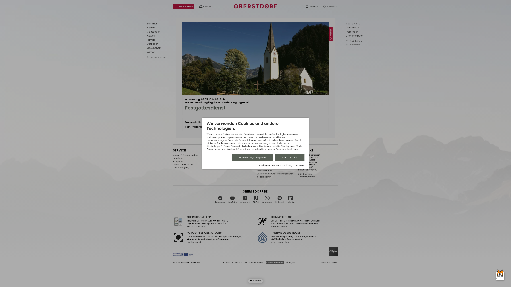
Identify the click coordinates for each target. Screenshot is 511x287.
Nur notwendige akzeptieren (252, 157)
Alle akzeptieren (289, 157)
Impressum (299, 165)
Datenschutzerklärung (282, 165)
